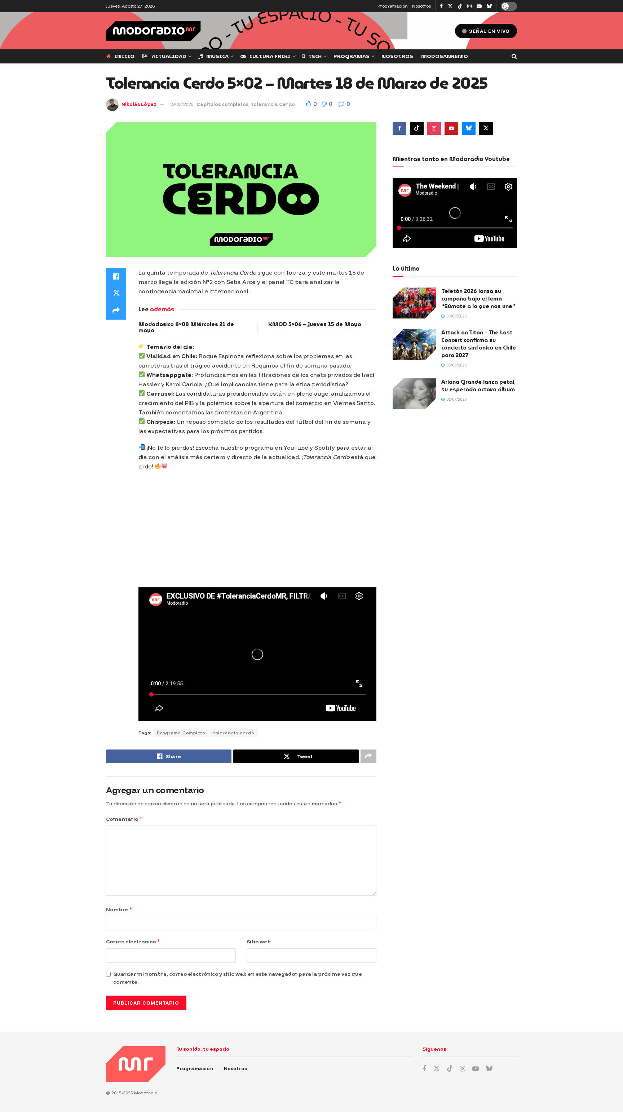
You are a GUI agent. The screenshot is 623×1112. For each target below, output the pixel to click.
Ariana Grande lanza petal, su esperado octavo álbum (478, 386)
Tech (315, 56)
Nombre (119, 909)
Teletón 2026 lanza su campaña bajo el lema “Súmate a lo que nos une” (478, 299)
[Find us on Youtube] (479, 6)
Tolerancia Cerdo (273, 104)
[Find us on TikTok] (460, 6)
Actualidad (169, 56)
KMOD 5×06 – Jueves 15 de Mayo (314, 324)
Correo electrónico (133, 941)
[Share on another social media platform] (116, 311)
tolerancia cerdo (233, 732)
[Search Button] (514, 56)
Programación (392, 6)
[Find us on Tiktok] (417, 128)
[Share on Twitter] (116, 293)
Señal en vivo (489, 31)
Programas (351, 56)
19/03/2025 (181, 104)
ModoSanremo (444, 56)
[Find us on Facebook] (441, 6)
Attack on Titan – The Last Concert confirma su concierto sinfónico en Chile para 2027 (478, 344)
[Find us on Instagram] (469, 6)
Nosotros (421, 6)
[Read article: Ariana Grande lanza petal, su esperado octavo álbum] (414, 393)
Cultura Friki (270, 56)
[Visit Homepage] (153, 31)
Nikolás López (138, 104)
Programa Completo (181, 732)
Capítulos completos (222, 104)
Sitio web (259, 941)
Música (217, 56)
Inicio (124, 56)
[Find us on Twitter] (450, 6)
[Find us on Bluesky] (489, 6)
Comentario (124, 818)
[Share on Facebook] (116, 276)
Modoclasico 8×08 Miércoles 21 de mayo (186, 327)
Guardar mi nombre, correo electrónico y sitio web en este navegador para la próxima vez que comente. (237, 978)
